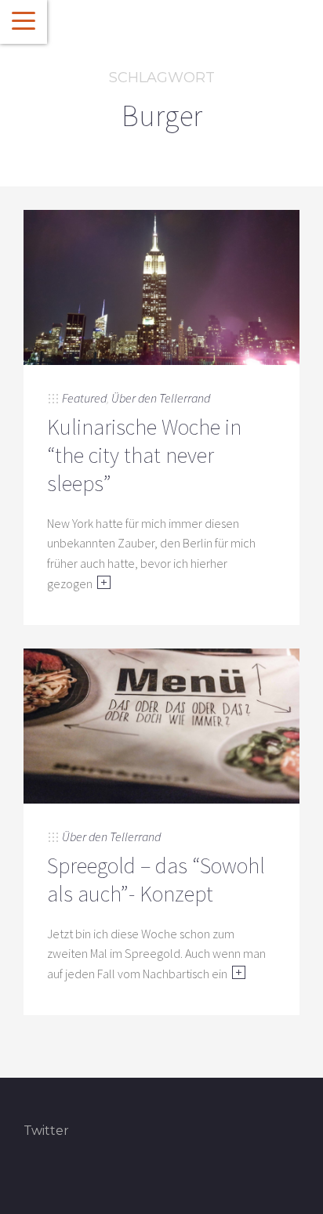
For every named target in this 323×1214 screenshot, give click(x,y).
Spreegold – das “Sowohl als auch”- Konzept (156, 879)
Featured (84, 398)
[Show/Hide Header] (23, 22)
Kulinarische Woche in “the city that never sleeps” (144, 455)
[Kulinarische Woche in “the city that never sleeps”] (161, 286)
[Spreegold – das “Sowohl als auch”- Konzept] (161, 724)
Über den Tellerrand (160, 398)
